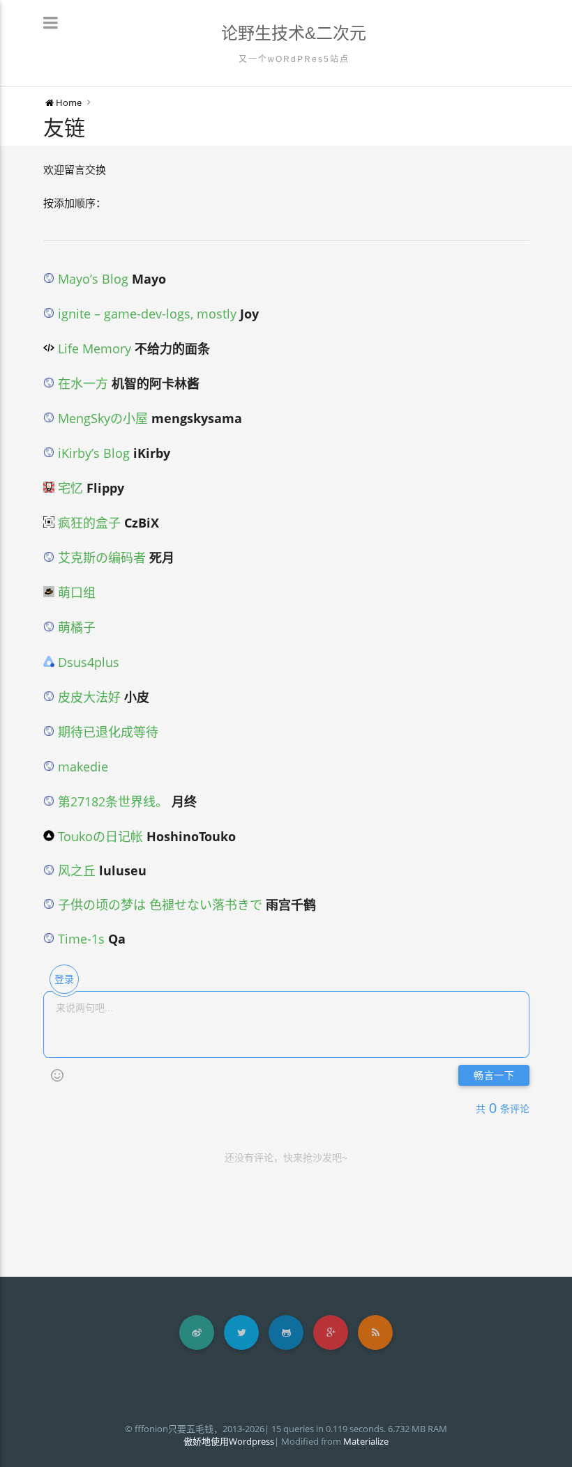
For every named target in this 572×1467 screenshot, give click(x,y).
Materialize (366, 1441)
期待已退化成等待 (106, 731)
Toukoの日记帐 (98, 836)
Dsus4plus (86, 662)
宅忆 (68, 487)
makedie (81, 766)
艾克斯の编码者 (100, 557)
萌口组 (75, 592)
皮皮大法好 (87, 697)
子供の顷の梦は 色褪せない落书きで (160, 904)
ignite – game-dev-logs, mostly (145, 313)
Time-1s (81, 938)
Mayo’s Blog (91, 278)
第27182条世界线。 (111, 801)
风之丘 (75, 870)
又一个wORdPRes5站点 (294, 59)
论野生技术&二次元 (293, 33)
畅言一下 (494, 1075)
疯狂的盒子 (87, 522)
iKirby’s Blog (92, 453)
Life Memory (92, 348)
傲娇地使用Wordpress (228, 1441)
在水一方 (81, 383)
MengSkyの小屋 (101, 418)
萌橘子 (75, 627)
